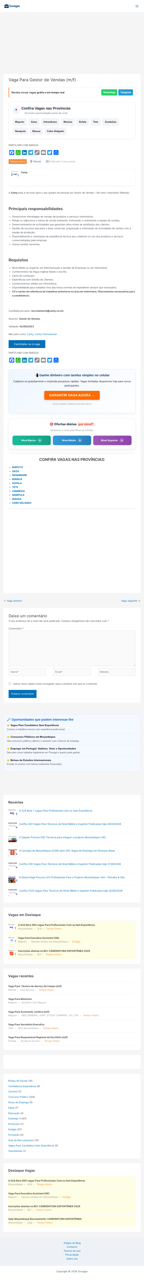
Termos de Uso (72, 1250)
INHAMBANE (19, 475)
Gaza (34, 121)
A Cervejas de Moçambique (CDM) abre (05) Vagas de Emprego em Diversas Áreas (67, 850)
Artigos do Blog (72, 1243)
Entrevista (14, 1124)
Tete (95, 121)
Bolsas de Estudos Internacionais (31, 760)
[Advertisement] (72, 47)
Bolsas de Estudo (18, 1080)
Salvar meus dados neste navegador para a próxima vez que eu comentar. (55, 683)
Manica (68, 121)
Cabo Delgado (55, 131)
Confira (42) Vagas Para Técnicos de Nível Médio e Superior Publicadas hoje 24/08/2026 (70, 823)
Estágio (12, 1129)
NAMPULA (18, 495)
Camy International (46, 334)
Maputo (19, 121)
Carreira (12, 1091)
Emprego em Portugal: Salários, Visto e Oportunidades (43, 748)
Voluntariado (15, 1151)
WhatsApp (109, 92)
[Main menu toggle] (137, 6)
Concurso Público (18, 1097)
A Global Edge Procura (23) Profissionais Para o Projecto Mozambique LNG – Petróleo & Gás (72, 877)
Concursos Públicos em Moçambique (33, 737)
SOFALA (17, 483)
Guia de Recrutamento (21, 1140)
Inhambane (50, 121)
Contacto (72, 1246)
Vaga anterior (13, 600)
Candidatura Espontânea (22, 1086)
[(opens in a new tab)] (12, 826)
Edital (11, 1107)
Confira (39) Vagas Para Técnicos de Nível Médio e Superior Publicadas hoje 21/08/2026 (70, 863)
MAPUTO (17, 467)
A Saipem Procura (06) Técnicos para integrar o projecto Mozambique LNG (62, 837)
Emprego (13, 1118)
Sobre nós (72, 1258)
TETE (15, 487)
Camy (30, 334)
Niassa (36, 131)
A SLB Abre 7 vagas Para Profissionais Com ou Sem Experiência (55, 810)
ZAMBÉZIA (18, 491)
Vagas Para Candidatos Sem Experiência (35, 725)
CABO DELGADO (21, 502)
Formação (13, 1134)
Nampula (20, 131)
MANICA (17, 479)
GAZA (15, 471)
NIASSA (16, 499)
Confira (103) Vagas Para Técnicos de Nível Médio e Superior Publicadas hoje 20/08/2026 (71, 890)
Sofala (82, 121)
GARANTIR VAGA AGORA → (72, 395)
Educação (13, 1113)
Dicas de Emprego (18, 1102)
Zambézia (110, 121)
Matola (37, 161)
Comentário (16, 628)
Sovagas (31, 5)
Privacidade (72, 1254)
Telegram (125, 92)
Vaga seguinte (130, 600)
